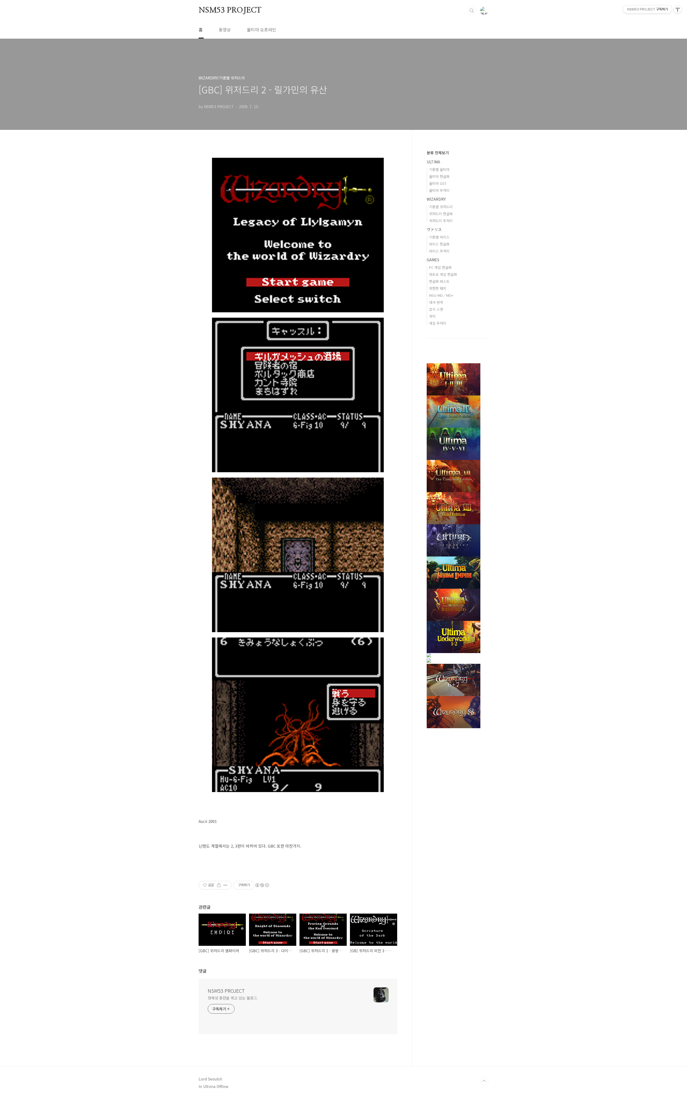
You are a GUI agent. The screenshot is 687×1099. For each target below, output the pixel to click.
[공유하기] (218, 885)
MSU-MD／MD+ (441, 295)
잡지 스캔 (436, 309)
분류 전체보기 (438, 152)
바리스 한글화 (439, 244)
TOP (484, 1081)
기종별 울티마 (439, 169)
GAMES (433, 259)
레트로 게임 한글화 (443, 274)
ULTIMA (433, 161)
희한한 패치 (437, 288)
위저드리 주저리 (441, 220)
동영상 (225, 29)
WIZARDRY (436, 199)
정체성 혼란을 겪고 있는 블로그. (233, 998)
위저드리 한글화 (441, 213)
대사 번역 (436, 302)
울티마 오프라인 (261, 29)
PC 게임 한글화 (440, 267)
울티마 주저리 (439, 190)
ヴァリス (434, 229)
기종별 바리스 (439, 237)
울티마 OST (438, 183)
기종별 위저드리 (441, 206)
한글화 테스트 (439, 281)
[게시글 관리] (225, 885)
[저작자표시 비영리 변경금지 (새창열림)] (262, 885)
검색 (472, 11)
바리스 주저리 (439, 251)
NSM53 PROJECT (230, 10)
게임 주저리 (437, 323)
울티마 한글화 (439, 176)
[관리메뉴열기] (678, 9)
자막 (432, 316)
